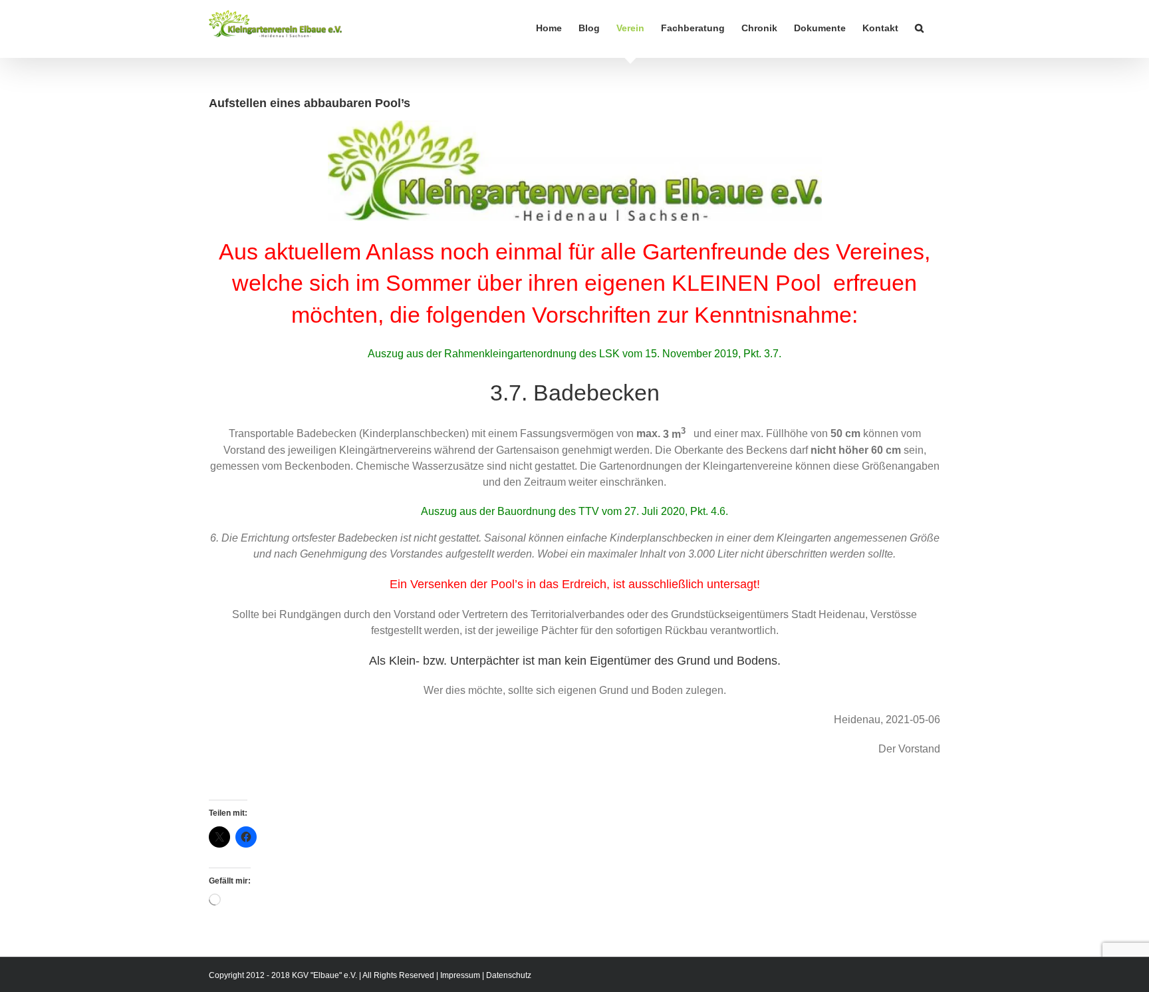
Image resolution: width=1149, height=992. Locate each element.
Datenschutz (508, 975)
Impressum (460, 975)
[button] (919, 28)
